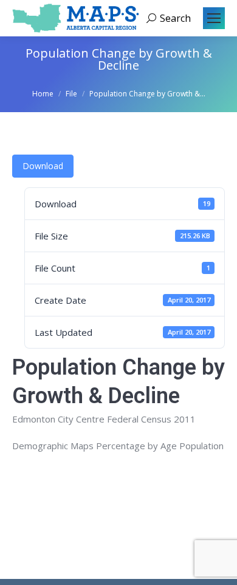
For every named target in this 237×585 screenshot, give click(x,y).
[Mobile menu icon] (214, 18)
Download (42, 166)
